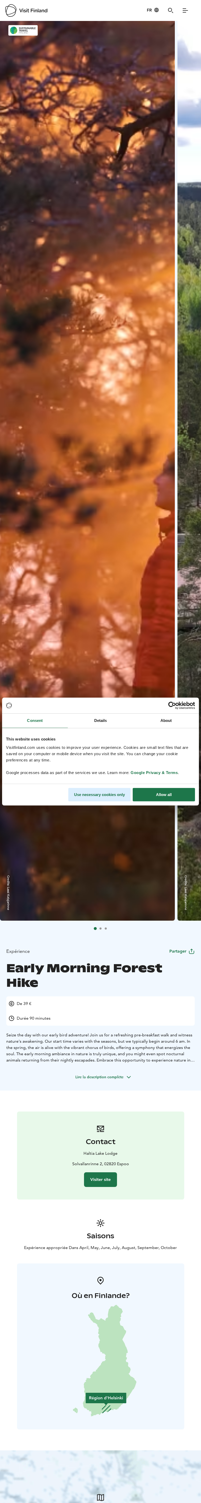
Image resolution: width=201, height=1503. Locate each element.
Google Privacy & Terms (154, 772)
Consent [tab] (35, 720)
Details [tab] (100, 720)
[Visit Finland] (26, 10)
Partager (177, 951)
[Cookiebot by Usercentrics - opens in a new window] (172, 705)
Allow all (164, 794)
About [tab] (166, 720)
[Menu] (185, 10)
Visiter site (100, 1179)
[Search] (170, 10)
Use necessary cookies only (99, 794)
